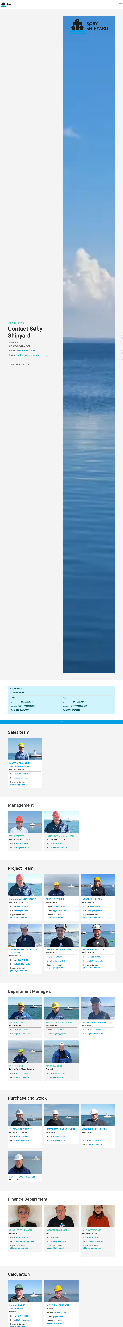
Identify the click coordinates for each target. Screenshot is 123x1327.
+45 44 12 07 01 (95, 1030)
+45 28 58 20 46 (22, 774)
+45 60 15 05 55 (59, 957)
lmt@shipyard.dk (23, 964)
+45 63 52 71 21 (59, 1237)
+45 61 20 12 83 (22, 1136)
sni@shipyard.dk (95, 911)
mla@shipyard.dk (60, 1077)
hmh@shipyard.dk (60, 848)
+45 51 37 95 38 (59, 844)
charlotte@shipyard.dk (25, 1241)
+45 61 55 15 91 (22, 1316)
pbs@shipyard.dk (96, 961)
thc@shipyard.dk (59, 1034)
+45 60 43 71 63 (95, 907)
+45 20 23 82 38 (22, 844)
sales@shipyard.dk (28, 355)
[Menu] (120, 4)
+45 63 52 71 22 (95, 1237)
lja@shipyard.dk (59, 1317)
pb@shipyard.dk (22, 1077)
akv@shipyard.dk (96, 1241)
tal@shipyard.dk (22, 1140)
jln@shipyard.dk (95, 1144)
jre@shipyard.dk (59, 1140)
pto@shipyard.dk (96, 1034)
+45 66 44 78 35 (59, 1136)
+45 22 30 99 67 (95, 957)
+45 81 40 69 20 (95, 1140)
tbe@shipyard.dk (23, 848)
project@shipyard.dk (18, 917)
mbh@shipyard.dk (23, 778)
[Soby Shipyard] (7, 4)
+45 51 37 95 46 (59, 1030)
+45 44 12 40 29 (59, 907)
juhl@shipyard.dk (23, 1034)
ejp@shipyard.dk (59, 911)
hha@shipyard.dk (23, 1320)
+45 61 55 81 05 (22, 1030)
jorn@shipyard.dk (60, 1241)
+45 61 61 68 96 (60, 1313)
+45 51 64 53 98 (59, 1073)
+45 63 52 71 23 (22, 1237)
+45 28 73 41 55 (22, 960)
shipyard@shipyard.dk (19, 1248)
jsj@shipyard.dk (59, 961)
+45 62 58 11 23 (26, 350)
